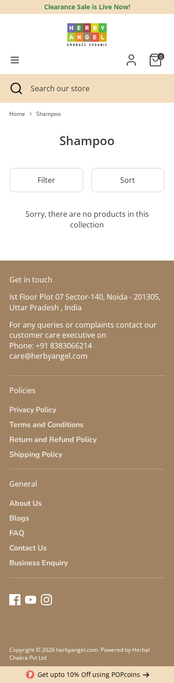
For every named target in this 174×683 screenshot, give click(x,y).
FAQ (17, 533)
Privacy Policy (32, 410)
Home (17, 114)
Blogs (19, 518)
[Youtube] (30, 599)
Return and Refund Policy (53, 440)
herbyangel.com (77, 650)
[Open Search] (15, 88)
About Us (25, 503)
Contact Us (28, 548)
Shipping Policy (35, 454)
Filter (46, 180)
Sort (127, 180)
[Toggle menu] (15, 60)
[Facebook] (14, 599)
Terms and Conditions (46, 425)
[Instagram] (46, 599)
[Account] (131, 56)
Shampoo (48, 114)
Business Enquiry (38, 563)
